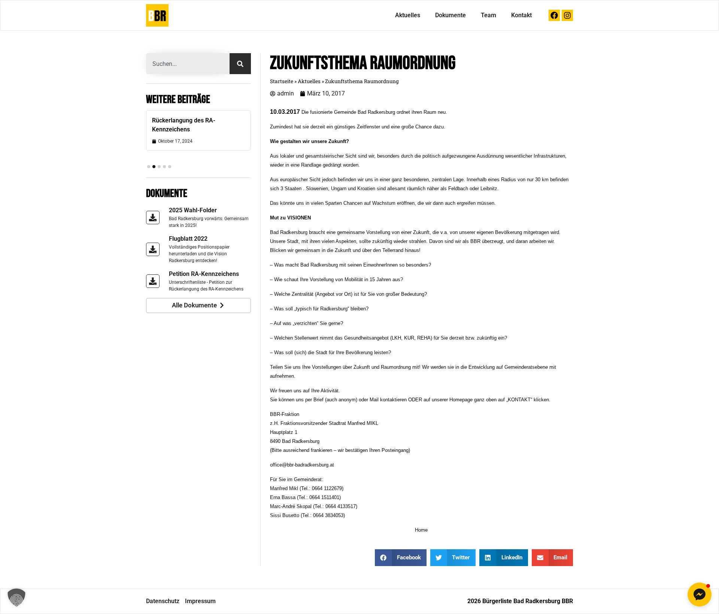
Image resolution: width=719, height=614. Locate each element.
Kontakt (521, 15)
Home (421, 530)
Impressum (200, 601)
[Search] (240, 63)
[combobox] (188, 63)
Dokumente (450, 15)
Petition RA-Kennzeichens (204, 273)
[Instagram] (567, 15)
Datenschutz (162, 601)
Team (488, 15)
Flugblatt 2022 (188, 238)
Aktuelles (407, 15)
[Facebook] (554, 15)
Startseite (281, 81)
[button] (148, 166)
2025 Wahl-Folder (193, 210)
